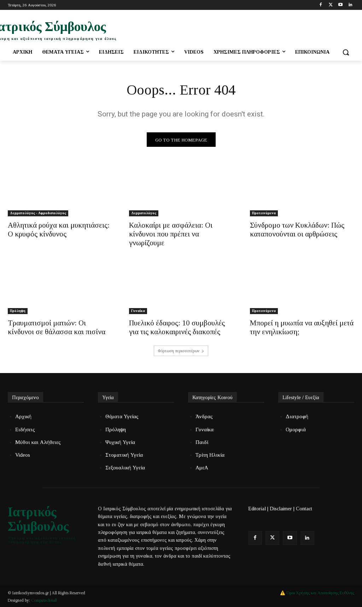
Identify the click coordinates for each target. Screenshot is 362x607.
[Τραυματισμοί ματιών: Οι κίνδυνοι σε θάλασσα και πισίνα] (60, 288)
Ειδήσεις (25, 429)
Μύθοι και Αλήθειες (38, 442)
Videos (22, 455)
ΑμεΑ (201, 467)
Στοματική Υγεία (124, 455)
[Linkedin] (350, 5)
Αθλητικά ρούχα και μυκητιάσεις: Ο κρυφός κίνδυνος (59, 229)
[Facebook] (321, 5)
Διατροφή (297, 416)
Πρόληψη (17, 311)
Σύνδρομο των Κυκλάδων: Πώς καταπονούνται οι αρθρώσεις (297, 229)
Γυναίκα (138, 311)
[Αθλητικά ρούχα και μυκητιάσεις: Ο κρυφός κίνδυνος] (60, 190)
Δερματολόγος (143, 213)
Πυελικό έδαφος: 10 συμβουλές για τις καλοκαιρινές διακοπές (177, 327)
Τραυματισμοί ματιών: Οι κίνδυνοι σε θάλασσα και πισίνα (56, 327)
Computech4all (44, 600)
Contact (304, 508)
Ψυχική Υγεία (120, 442)
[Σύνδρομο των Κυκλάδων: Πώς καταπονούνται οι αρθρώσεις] (302, 190)
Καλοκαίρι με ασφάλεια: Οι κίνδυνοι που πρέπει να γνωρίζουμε (170, 234)
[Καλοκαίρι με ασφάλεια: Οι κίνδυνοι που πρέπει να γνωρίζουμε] (181, 190)
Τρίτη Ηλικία (209, 455)
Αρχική (23, 416)
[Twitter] (331, 5)
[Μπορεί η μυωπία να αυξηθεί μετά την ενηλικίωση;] (302, 288)
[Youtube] (340, 5)
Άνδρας (204, 416)
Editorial (257, 508)
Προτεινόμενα (264, 213)
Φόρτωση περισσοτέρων (178, 350)
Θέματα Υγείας (122, 416)
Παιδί (201, 442)
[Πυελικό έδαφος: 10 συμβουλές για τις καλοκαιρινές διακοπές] (181, 288)
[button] (345, 52)
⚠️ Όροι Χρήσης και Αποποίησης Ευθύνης (317, 592)
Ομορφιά (296, 429)
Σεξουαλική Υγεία (125, 467)
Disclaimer (281, 508)
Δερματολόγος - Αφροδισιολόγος (38, 213)
